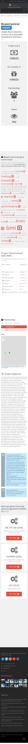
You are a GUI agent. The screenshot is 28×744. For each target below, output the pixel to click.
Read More (13, 538)
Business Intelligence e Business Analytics (11, 717)
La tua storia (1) (22, 1)
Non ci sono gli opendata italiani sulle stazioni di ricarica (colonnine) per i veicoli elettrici (13, 700)
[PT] (25, 272)
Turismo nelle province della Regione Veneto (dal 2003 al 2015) (13, 707)
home (4, 15)
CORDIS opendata (11, 495)
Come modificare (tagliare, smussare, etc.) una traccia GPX (12, 704)
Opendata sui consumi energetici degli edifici (12, 711)
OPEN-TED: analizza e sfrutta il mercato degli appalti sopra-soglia (12, 720)
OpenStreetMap (12, 366)
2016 (21, 289)
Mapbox (7, 367)
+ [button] (3, 338)
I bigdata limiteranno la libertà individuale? (12, 725)
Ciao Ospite (14, 1)
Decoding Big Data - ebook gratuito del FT (11, 723)
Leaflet (2, 366)
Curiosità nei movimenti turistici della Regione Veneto (13, 714)
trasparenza (10, 15)
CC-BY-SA (22, 366)
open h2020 (16, 15)
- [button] (3, 340)
